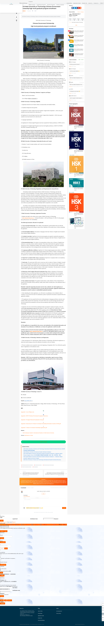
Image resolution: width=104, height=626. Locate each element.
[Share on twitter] (74, 8)
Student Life (84, 3)
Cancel (2, 531)
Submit (2, 596)
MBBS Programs (32, 4)
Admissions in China (29, 435)
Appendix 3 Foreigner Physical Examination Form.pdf (32, 419)
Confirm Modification (27, 496)
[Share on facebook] (72, 8)
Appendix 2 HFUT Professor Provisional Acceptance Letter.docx (34, 415)
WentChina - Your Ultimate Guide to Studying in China (35, 624)
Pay (1, 572)
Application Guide (77, 3)
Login (43, 493)
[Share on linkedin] (76, 8)
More (76, 25)
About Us (90, 3)
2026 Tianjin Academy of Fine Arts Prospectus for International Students (83, 86)
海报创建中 (2, 603)
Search (2, 538)
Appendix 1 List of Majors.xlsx (27, 412)
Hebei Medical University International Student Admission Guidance (37, 451)
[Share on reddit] (80, 8)
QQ (5, 600)
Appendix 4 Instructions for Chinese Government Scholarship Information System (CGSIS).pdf (41, 423)
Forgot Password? (3, 522)
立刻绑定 (2, 575)
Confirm (1, 576)
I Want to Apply (43, 441)
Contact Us (96, 3)
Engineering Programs (41, 4)
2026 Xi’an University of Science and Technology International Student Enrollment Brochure (42, 459)
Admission (23, 10)
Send (5, 531)
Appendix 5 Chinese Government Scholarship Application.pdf (34, 427)
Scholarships (69, 3)
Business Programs (51, 4)
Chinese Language (60, 4)
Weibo (2, 600)
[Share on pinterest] (78, 8)
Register (14, 522)
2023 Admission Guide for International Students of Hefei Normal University (38, 432)
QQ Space (9, 600)
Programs (31, 1)
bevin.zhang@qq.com (25, 614)
